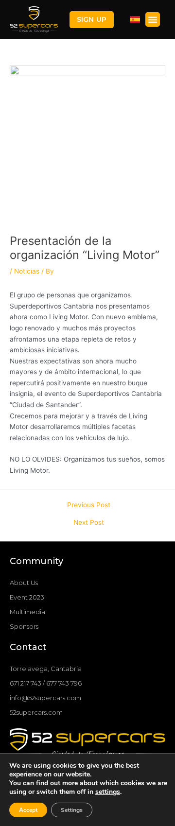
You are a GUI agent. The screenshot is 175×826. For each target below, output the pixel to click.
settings (107, 792)
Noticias (26, 271)
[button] (92, 19)
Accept (28, 810)
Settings (72, 810)
